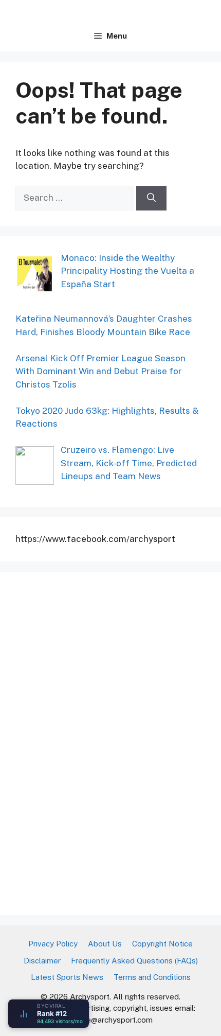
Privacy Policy (53, 943)
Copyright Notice (162, 943)
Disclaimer (42, 960)
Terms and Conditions (152, 977)
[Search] (151, 198)
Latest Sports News (67, 977)
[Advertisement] (92, 741)
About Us (105, 943)
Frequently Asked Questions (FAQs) (134, 960)
